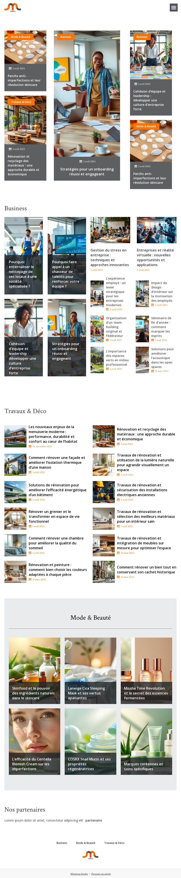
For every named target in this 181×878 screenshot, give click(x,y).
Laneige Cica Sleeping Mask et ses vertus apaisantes (86, 693)
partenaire (93, 820)
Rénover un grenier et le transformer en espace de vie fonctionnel (54, 516)
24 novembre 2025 (42, 446)
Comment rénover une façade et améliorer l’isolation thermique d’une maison (57, 462)
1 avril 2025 (116, 340)
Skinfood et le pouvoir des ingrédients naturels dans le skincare (33, 693)
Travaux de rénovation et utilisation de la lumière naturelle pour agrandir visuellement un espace (145, 462)
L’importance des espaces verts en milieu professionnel (117, 358)
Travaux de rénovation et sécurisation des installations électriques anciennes (142, 490)
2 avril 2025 (116, 309)
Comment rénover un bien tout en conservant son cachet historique (146, 569)
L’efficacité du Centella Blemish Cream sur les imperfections (31, 764)
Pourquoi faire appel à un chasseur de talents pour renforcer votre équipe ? (65, 274)
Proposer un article (101, 874)
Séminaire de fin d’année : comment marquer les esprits (161, 327)
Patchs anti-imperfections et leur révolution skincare (24, 80)
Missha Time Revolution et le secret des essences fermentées (146, 693)
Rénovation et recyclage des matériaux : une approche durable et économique (23, 165)
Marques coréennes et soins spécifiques (143, 766)
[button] (174, 8)
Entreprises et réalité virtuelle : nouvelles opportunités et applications (155, 257)
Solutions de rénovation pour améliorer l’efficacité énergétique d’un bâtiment (58, 490)
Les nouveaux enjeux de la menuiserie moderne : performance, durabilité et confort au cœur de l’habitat (53, 434)
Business (65, 37)
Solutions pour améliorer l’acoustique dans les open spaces (162, 358)
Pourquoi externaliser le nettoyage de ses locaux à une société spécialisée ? (23, 274)
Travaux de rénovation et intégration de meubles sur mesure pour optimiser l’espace (144, 543)
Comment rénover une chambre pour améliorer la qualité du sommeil (56, 543)
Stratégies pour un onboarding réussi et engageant (87, 171)
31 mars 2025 (161, 371)
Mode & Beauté (20, 37)
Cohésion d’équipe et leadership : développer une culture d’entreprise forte (149, 100)
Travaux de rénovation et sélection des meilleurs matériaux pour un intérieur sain (146, 516)
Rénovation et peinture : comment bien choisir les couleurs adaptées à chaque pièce (58, 569)
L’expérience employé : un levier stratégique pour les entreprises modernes (116, 291)
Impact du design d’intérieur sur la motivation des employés (162, 292)
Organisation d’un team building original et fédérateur (116, 327)
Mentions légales (79, 874)
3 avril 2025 (19, 68)
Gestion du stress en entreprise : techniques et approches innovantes (109, 257)
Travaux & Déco (21, 102)
